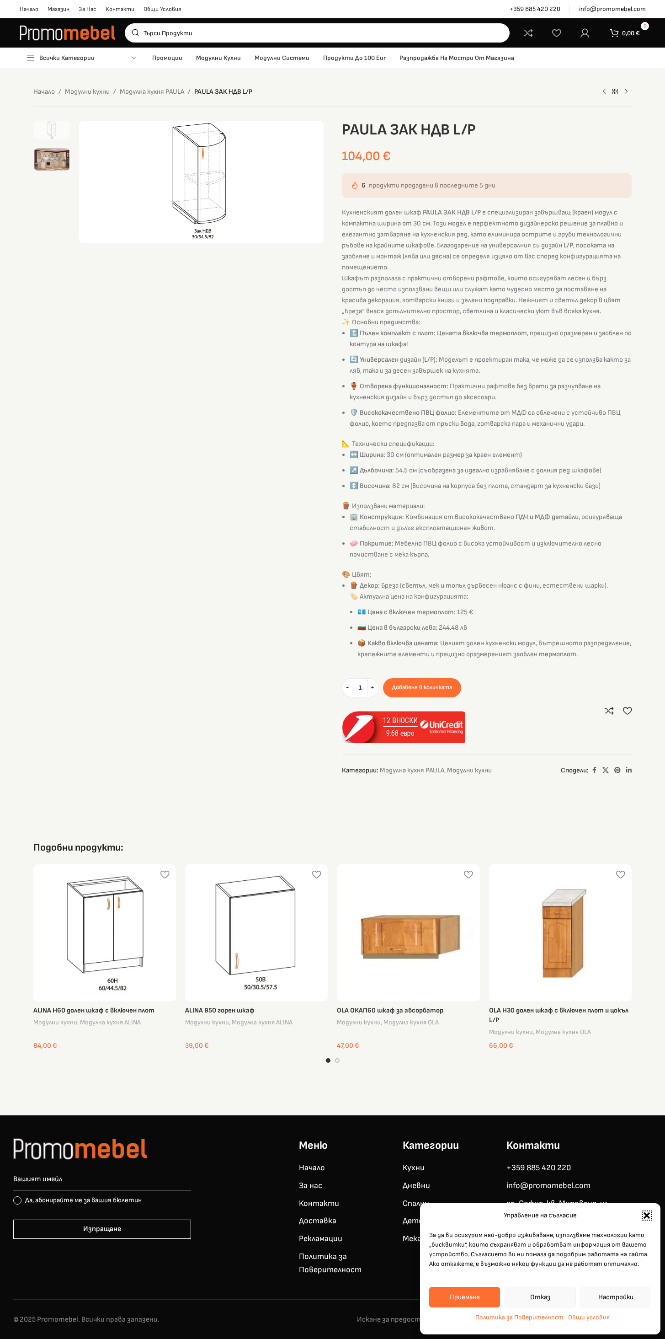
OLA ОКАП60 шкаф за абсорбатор (390, 1010)
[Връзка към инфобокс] (535, 9)
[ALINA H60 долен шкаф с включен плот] (104, 933)
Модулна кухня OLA (411, 1022)
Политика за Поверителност (519, 1317)
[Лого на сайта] (68, 32)
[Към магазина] (615, 91)
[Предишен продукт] (604, 91)
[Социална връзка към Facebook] (594, 770)
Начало (44, 91)
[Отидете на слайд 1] (328, 1060)
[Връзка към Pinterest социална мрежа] (617, 770)
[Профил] (585, 33)
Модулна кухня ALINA (110, 1022)
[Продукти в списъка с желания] (557, 33)
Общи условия (589, 1317)
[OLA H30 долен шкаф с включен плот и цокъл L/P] (560, 933)
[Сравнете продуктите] (528, 33)
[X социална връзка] (606, 770)
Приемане (465, 1297)
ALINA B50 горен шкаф (220, 1010)
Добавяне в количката (422, 687)
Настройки (615, 1297)
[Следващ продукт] (626, 91)
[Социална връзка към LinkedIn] (628, 770)
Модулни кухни (87, 91)
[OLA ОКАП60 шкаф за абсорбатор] (408, 933)
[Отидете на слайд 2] (337, 1060)
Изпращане (102, 1229)
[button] (646, 1215)
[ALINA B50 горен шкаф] (256, 933)
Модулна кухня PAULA (152, 91)
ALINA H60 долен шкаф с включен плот (93, 1010)
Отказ (540, 1297)
